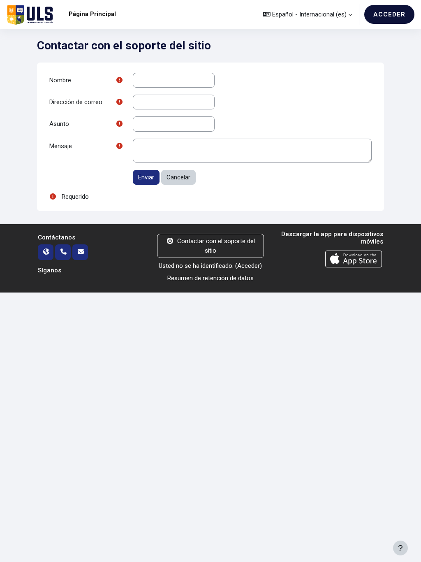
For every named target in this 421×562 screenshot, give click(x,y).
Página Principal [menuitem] (92, 14)
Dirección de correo (75, 102)
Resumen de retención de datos (210, 278)
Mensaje (60, 146)
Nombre (60, 80)
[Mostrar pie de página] (400, 548)
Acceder (389, 14)
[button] (307, 14)
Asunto (59, 124)
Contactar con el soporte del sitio (216, 245)
